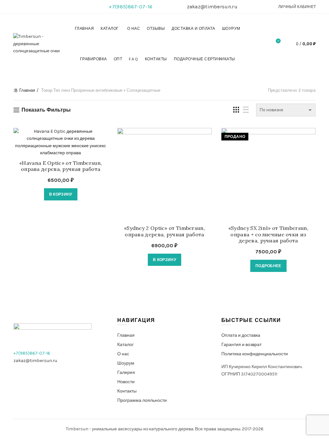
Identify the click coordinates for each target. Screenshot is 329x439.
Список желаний (278, 41)
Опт (118, 59)
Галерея (126, 372)
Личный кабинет (297, 6)
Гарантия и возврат (241, 344)
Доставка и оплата (193, 28)
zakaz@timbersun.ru (212, 7)
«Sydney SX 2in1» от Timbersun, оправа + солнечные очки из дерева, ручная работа (268, 234)
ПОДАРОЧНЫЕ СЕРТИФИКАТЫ (204, 59)
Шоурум (231, 28)
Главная (84, 28)
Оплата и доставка (240, 335)
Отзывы (156, 28)
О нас (133, 28)
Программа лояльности (142, 400)
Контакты (156, 59)
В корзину (60, 194)
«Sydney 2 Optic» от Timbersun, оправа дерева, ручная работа (164, 231)
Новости (126, 381)
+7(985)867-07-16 (130, 7)
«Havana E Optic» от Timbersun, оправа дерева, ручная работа (60, 166)
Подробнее (268, 266)
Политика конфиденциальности (254, 354)
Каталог (110, 28)
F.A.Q (133, 59)
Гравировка (93, 59)
